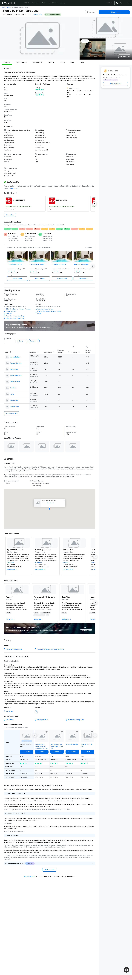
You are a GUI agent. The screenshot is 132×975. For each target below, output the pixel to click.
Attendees (7, 338)
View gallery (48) (124, 56)
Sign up (122, 3)
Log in (128, 3)
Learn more (13, 188)
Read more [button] (10, 562)
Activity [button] (8, 612)
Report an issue (29, 876)
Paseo (12, 394)
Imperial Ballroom (15, 357)
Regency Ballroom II (16, 375)
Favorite (92, 12)
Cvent (3, 7)
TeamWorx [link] (66, 597)
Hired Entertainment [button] (39, 615)
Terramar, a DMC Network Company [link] (45, 597)
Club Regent (14, 369)
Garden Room (14, 407)
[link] (17, 589)
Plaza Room (14, 400)
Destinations (46, 3)
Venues (26, 3)
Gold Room (13, 388)
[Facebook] (36, 711)
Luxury (63, 3)
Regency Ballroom (15, 363)
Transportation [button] (93, 612)
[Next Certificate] (94, 204)
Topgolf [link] (9, 597)
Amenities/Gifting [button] (45, 612)
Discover (55, 3)
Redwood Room (15, 382)
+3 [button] (47, 615)
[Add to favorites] (46, 732)
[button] (39, 38)
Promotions (35, 3)
